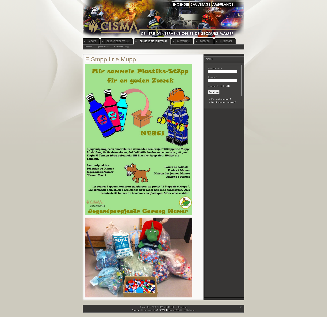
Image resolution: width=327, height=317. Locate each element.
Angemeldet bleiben (217, 86)
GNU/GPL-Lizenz (164, 310)
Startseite (88, 47)
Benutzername (215, 68)
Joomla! (135, 310)
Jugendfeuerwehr (103, 47)
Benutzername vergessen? (223, 102)
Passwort (212, 77)
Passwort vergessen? (221, 99)
